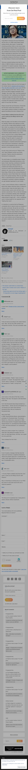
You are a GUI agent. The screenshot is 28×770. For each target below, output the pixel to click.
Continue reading (14, 22)
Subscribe (21, 18)
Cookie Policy (4, 764)
